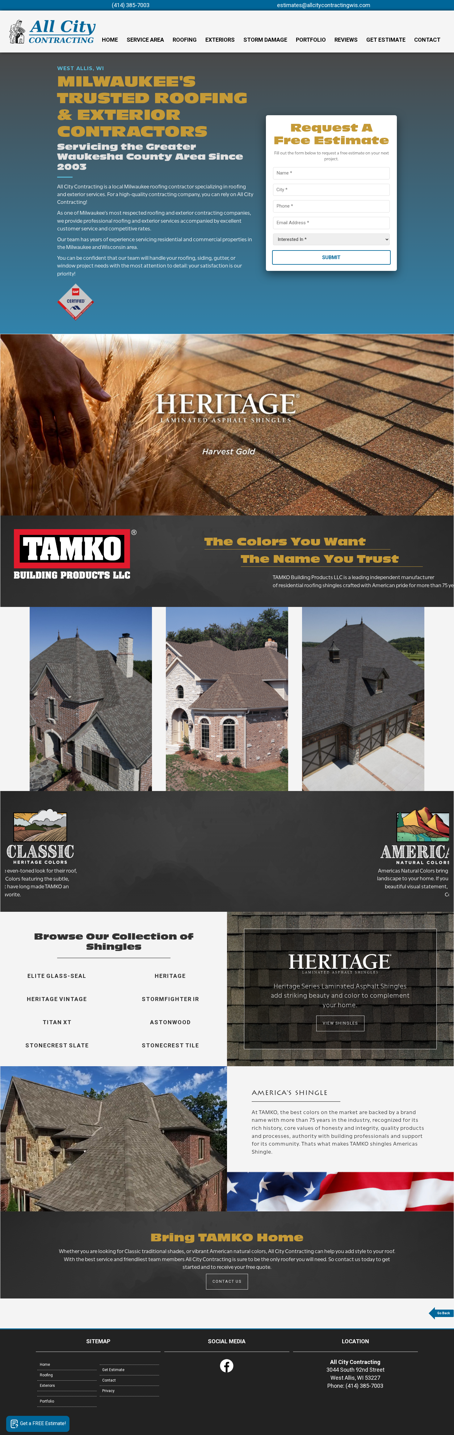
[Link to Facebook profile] (226, 1371)
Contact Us (227, 1281)
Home (110, 39)
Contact (427, 39)
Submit (331, 257)
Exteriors (220, 39)
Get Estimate (386, 39)
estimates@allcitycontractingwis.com (323, 5)
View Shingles (340, 1023)
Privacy (108, 1391)
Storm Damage (265, 39)
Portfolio (311, 39)
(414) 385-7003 (130, 5)
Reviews (346, 39)
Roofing (185, 39)
